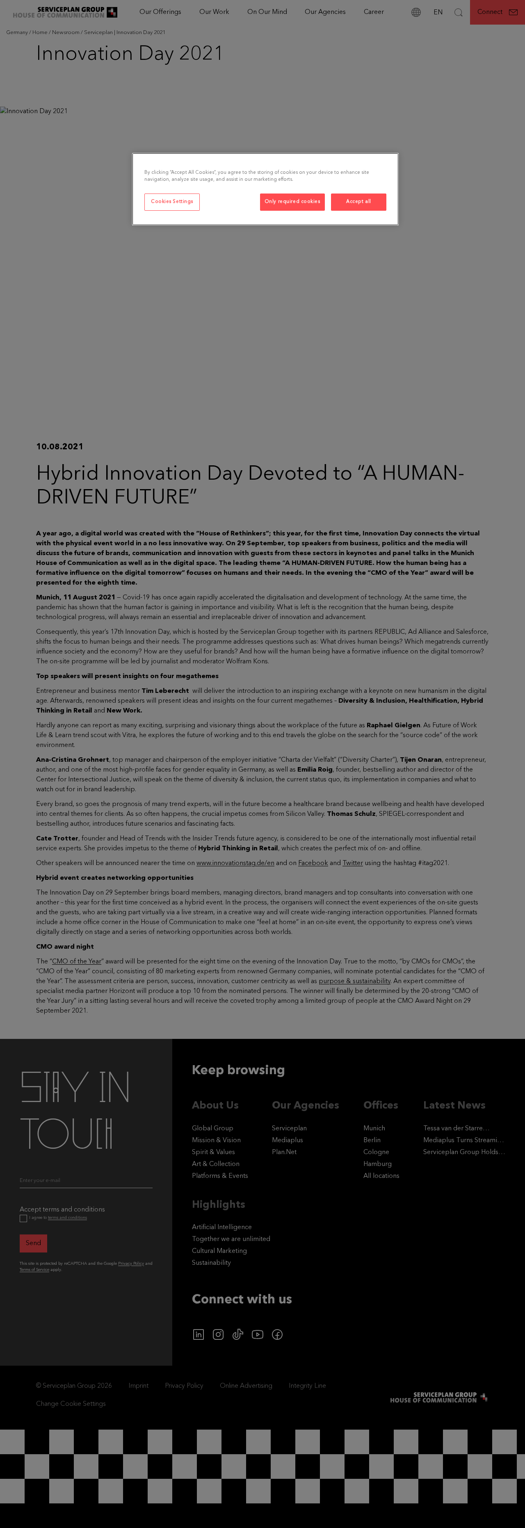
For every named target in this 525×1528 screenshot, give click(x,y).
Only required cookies (292, 201)
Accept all (358, 201)
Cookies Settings (172, 201)
